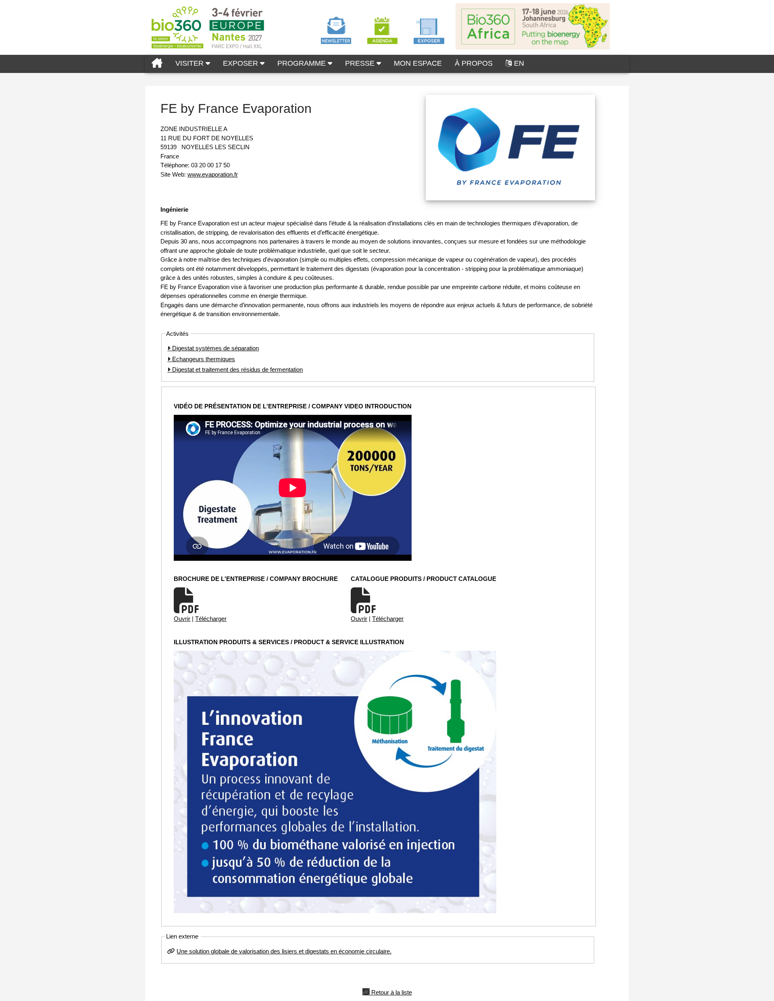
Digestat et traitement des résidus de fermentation (237, 369)
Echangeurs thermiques (203, 359)
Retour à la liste (391, 992)
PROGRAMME (302, 63)
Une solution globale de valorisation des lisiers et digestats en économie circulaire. (284, 951)
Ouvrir (182, 618)
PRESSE (361, 63)
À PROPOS (474, 63)
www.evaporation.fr (212, 174)
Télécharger (211, 618)
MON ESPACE (418, 63)
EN (519, 63)
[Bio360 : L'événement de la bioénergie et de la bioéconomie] (157, 64)
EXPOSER (241, 63)
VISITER (190, 63)
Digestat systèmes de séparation (215, 348)
